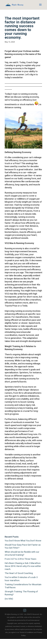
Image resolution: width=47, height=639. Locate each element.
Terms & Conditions (27, 632)
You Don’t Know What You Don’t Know (23, 540)
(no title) (9, 598)
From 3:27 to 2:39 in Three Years (20, 559)
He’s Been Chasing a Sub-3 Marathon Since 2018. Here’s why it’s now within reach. (23, 566)
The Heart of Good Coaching (19, 573)
